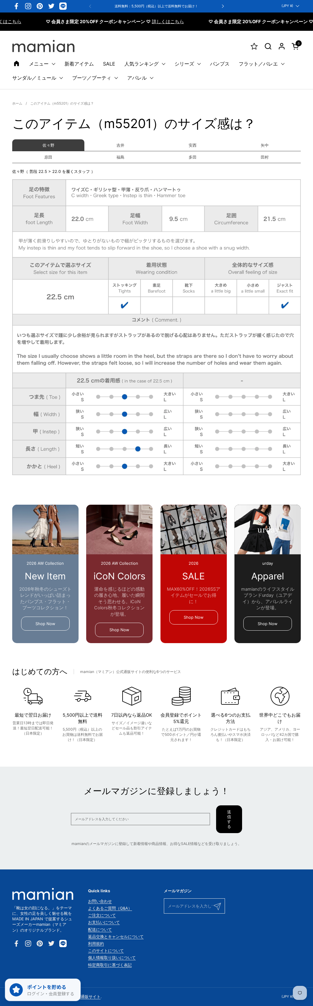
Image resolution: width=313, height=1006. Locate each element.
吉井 (120, 145)
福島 (120, 157)
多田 (193, 157)
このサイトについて (106, 950)
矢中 (265, 145)
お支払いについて (104, 922)
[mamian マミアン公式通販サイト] (43, 46)
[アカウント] (281, 46)
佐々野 (48, 145)
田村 (265, 157)
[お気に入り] (254, 46)
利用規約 (96, 943)
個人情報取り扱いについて (112, 957)
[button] (268, 46)
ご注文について (102, 915)
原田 (48, 157)
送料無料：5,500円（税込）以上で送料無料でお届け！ (156, 6)
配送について (100, 929)
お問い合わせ (100, 901)
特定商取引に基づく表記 (110, 964)
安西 (193, 145)
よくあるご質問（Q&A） (110, 908)
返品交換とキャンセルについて (116, 936)
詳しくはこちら (152, 21)
